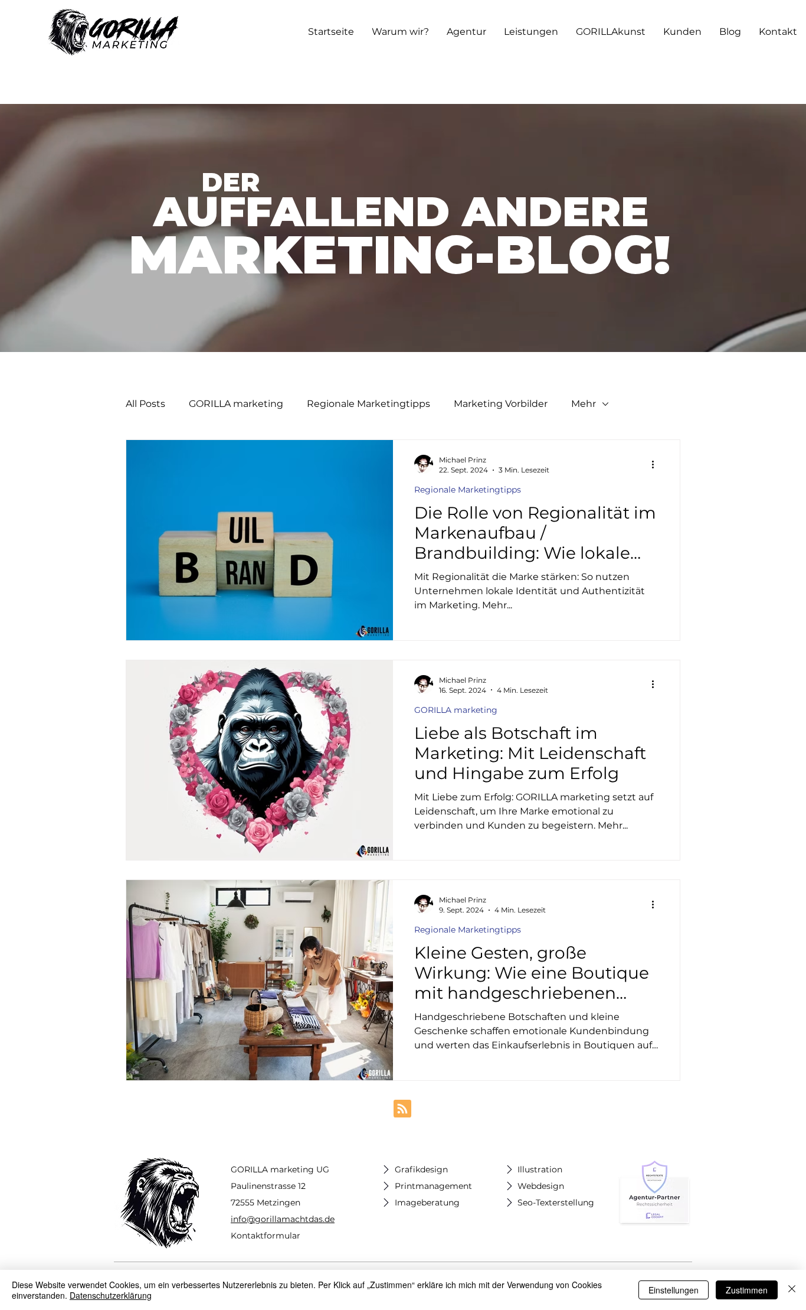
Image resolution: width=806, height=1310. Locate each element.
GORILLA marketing (236, 403)
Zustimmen (747, 1290)
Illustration (539, 1169)
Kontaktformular (265, 1235)
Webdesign (540, 1186)
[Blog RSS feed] (402, 1109)
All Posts (145, 403)
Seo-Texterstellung (555, 1202)
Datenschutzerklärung (111, 1295)
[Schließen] (792, 1290)
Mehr (583, 403)
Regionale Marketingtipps (368, 403)
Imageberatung (427, 1202)
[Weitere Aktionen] (657, 464)
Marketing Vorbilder (501, 403)
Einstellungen (673, 1290)
